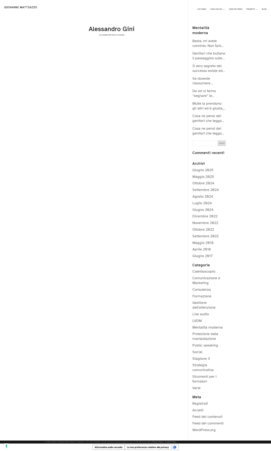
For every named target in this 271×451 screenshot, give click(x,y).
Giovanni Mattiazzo (108, 35)
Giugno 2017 (202, 256)
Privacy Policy (157, 442)
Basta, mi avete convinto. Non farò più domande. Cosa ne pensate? (207, 43)
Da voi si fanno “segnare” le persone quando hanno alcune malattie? (205, 93)
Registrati (200, 403)
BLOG (264, 9)
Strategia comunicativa (203, 367)
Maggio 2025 (203, 176)
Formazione (201, 296)
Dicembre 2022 (205, 216)
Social (197, 352)
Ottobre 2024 (203, 183)
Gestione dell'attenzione (204, 305)
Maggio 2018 (203, 242)
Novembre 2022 (205, 222)
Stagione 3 (201, 358)
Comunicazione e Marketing (206, 280)
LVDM (197, 320)
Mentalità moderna (207, 327)
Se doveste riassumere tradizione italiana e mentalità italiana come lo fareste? (208, 81)
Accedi (197, 410)
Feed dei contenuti (207, 416)
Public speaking (205, 345)
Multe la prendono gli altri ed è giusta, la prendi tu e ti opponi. (207, 106)
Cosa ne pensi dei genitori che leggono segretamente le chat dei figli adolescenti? (209, 118)
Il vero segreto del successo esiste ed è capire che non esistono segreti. (209, 68)
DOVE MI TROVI (235, 9)
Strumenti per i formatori (204, 379)
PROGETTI (250, 9)
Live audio (200, 314)
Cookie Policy (170, 442)
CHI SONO (201, 9)
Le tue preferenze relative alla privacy (148, 447)
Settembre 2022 (205, 236)
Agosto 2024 (202, 196)
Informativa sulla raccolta (108, 447)
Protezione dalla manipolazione (205, 336)
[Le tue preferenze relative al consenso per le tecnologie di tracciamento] (6, 446)
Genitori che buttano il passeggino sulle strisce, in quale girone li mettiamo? (208, 56)
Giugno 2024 (203, 209)
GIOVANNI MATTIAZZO (20, 7)
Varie (196, 388)
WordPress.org (204, 430)
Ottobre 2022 (203, 229)
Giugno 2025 (202, 170)
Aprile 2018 (201, 249)
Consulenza (201, 289)
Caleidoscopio (203, 271)
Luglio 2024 (202, 203)
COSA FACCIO (216, 9)
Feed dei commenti (208, 423)
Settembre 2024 (205, 189)
